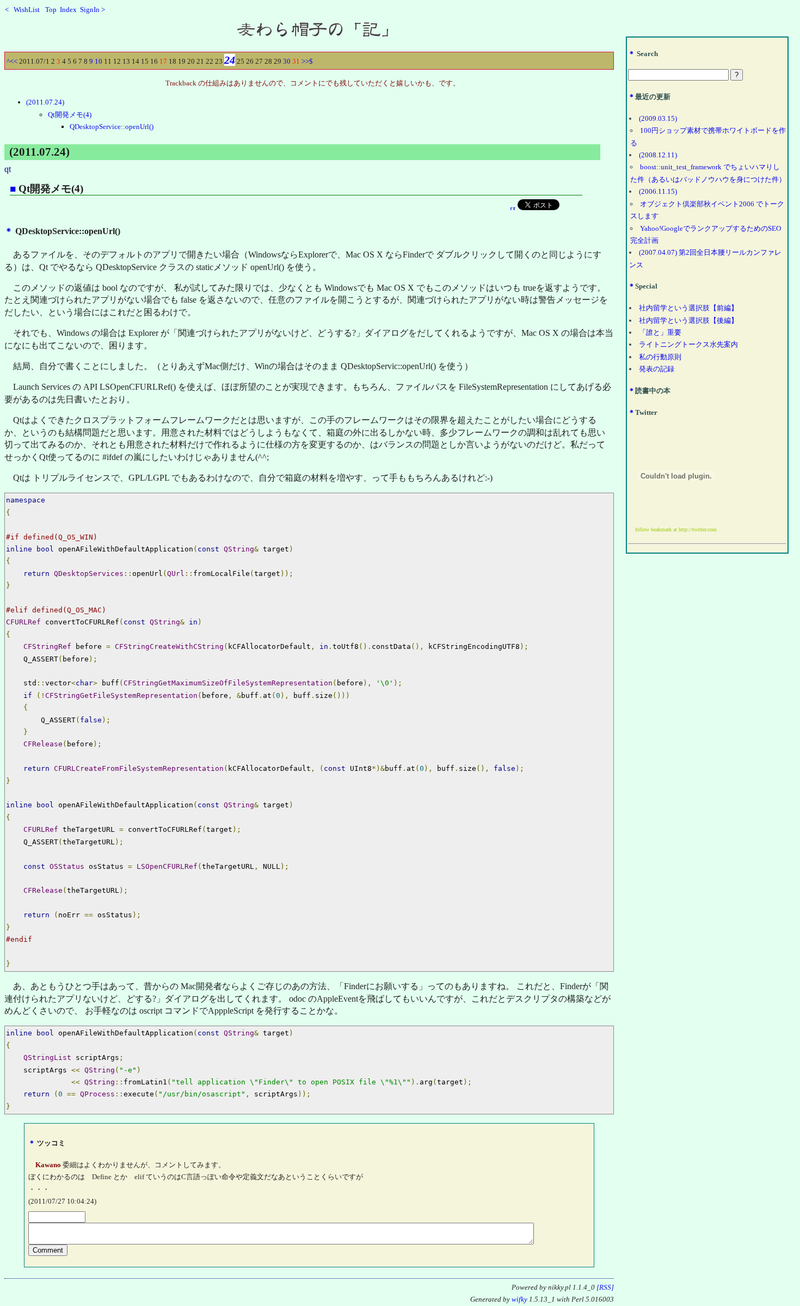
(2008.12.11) (658, 155)
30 (287, 61)
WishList (30, 9)
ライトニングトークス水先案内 (688, 344)
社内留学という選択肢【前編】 (688, 308)
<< (13, 61)
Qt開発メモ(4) (69, 115)
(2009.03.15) (658, 118)
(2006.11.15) (658, 191)
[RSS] (605, 1287)
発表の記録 (656, 369)
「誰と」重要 (660, 332)
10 (98, 61)
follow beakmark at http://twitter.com (676, 529)
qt (7, 169)
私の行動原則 (660, 357)
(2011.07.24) (45, 102)
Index (68, 9)
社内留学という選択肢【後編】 (688, 320)
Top (51, 9)
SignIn (90, 9)
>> (305, 61)
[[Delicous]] (512, 207)
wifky (519, 1299)
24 (229, 60)
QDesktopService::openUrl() (111, 126)
